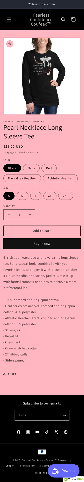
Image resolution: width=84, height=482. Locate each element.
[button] (9, 19)
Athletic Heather (60, 178)
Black (12, 168)
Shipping (8, 152)
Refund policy (27, 465)
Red (49, 168)
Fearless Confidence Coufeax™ (40, 460)
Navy (31, 168)
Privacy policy (47, 465)
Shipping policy (44, 472)
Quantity (9, 206)
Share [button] (12, 374)
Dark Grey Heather (22, 178)
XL (50, 196)
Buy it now (42, 243)
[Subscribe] (64, 415)
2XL (65, 196)
